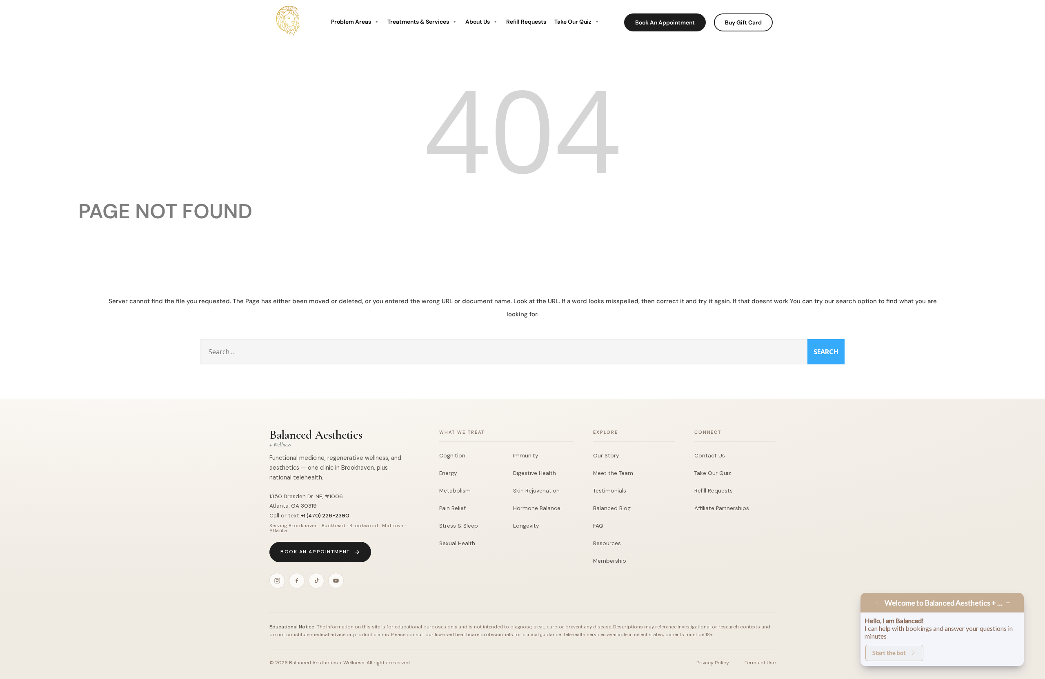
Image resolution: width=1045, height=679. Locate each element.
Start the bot (889, 652)
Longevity (526, 525)
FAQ (598, 525)
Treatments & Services (418, 21)
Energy (448, 473)
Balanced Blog (612, 508)
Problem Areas (351, 21)
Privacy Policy (712, 662)
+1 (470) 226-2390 (325, 515)
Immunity (525, 455)
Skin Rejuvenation (536, 490)
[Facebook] (297, 580)
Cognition (452, 455)
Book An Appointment (665, 22)
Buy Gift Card (743, 22)
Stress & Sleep (458, 525)
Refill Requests (526, 21)
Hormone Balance (536, 508)
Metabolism (455, 490)
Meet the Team (613, 473)
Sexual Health (457, 543)
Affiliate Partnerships (721, 508)
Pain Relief (452, 508)
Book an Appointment (315, 551)
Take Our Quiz (572, 21)
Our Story (606, 455)
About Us (477, 21)
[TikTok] (316, 580)
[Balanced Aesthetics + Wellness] (289, 38)
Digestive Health (534, 473)
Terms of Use (760, 662)
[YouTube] (336, 580)
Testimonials (609, 490)
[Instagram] (277, 580)
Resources (607, 543)
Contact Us (709, 455)
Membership (609, 560)
